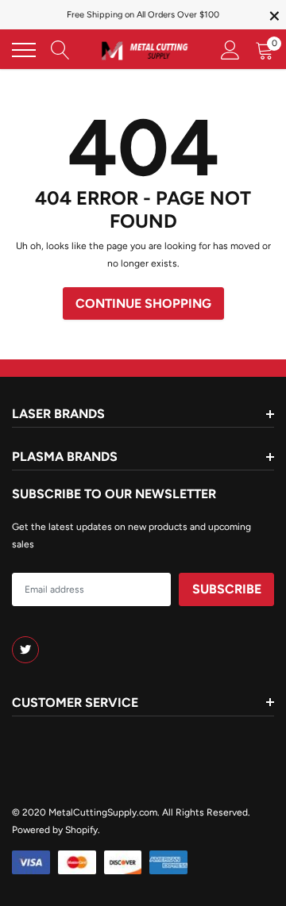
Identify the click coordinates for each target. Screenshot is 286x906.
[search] (60, 50)
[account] (230, 50)
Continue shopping (143, 303)
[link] (25, 649)
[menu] (24, 50)
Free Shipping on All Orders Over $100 (143, 15)
